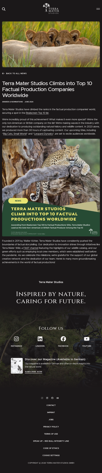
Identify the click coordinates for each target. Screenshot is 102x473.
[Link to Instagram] (42, 398)
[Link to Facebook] (52, 398)
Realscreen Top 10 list (37, 113)
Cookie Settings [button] (51, 455)
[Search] (3, 9)
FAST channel (31, 248)
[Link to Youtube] (58, 398)
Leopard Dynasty (43, 134)
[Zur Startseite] (51, 8)
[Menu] (98, 9)
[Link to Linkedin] (47, 398)
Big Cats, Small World (15, 134)
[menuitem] (3, 9)
